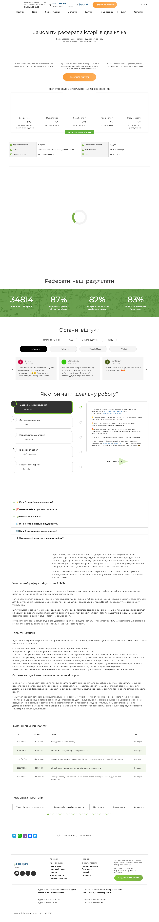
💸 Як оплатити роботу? (28, 516)
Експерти (72, 12)
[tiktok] (22, 873)
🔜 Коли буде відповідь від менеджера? (36, 531)
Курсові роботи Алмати (49, 899)
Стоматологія (119, 807)
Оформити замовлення (105, 5)
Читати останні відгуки (79, 132)
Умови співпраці (57, 869)
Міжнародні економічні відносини (68, 807)
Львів (46, 893)
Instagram (107, 443)
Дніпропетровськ (58, 893)
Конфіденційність (90, 866)
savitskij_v (72, 361)
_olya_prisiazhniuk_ (120, 361)
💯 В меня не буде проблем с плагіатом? (37, 509)
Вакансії (85, 872)
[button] (48, 814)
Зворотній (83, 5)
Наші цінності (56, 866)
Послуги (20, 12)
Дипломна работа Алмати (94, 899)
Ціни (34, 12)
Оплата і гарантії (89, 863)
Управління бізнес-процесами (30, 807)
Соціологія (139, 807)
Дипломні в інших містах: (94, 889)
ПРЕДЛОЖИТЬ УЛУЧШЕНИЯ (128, 878)
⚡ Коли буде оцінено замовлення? (34, 502)
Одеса (73, 889)
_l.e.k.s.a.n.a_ (30, 361)
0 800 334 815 (59, 3)
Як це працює (106, 12)
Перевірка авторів (58, 878)
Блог (123, 12)
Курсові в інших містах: (48, 889)
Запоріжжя (65, 889)
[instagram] (33, 873)
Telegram (117, 443)
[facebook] (27, 873)
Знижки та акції (52, 12)
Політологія (98, 807)
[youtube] (16, 873)
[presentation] (13, 369)
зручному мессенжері (113, 411)
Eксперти (86, 875)
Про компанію (56, 863)
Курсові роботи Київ (47, 903)
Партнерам (87, 869)
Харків (41, 893)
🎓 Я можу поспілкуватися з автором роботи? (40, 538)
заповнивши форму (112, 413)
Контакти (138, 12)
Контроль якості (57, 875)
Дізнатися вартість (79, 77)
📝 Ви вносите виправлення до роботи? (37, 524)
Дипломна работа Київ (93, 903)
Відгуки (88, 12)
